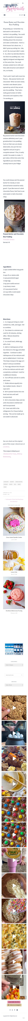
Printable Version (8, 239)
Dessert (12, 481)
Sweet (19, 484)
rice (15, 484)
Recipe (10, 484)
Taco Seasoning (13, 501)
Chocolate (6, 481)
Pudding (6, 484)
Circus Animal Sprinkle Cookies (14, 537)
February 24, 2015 (7, 492)
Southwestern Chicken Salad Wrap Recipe (14, 499)
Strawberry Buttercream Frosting (14, 611)
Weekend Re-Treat (10, 454)
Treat (5, 487)
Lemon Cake (14, 572)
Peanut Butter (19, 481)
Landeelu (6, 447)
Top (23, 1018)
